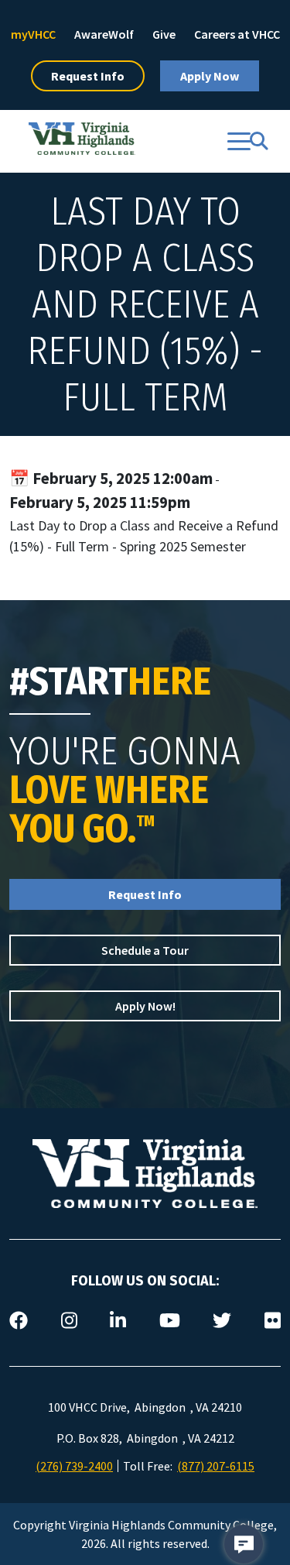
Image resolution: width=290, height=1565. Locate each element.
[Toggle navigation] (239, 141)
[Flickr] (272, 1321)
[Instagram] (69, 1321)
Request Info (88, 76)
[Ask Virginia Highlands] (243, 1544)
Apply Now (209, 76)
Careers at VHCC (237, 34)
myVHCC (33, 34)
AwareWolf (104, 34)
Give (164, 34)
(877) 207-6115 (215, 1466)
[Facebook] (18, 1321)
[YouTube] (169, 1321)
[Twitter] (222, 1321)
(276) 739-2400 (74, 1466)
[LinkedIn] (118, 1321)
